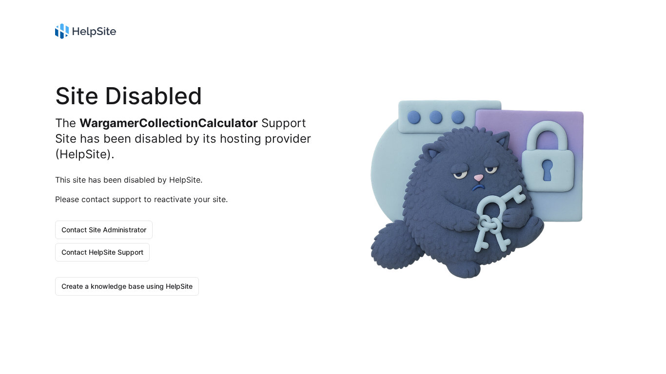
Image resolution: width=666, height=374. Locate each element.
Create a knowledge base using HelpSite (127, 286)
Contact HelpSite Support (102, 252)
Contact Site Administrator (103, 229)
